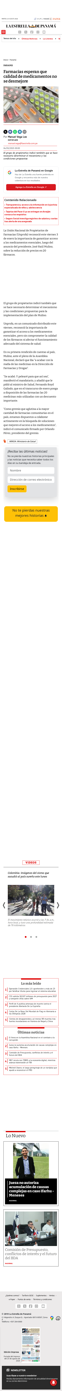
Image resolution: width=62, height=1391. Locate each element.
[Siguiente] (57, 905)
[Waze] (58, 1318)
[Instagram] (38, 31)
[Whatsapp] (15, 131)
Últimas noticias (31, 1032)
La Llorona (48, 39)
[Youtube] (44, 31)
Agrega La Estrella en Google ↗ (31, 187)
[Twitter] (5, 131)
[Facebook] (32, 31)
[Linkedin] (20, 131)
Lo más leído (31, 983)
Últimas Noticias (29, 39)
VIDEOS (31, 862)
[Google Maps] (52, 1318)
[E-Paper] (54, 18)
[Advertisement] (31, 734)
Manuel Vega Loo (17, 136)
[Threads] (20, 31)
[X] (26, 31)
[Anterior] (4, 905)
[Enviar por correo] (24, 131)
